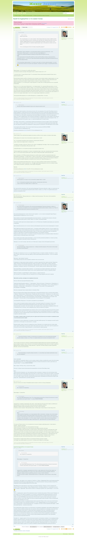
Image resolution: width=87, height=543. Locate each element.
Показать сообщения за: (26, 526)
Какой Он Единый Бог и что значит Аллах (28, 19)
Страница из (55, 27)
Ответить (17, 27)
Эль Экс (63, 102)
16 (61, 27)
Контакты (71, 11)
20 (67, 27)
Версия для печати (71, 18)
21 (69, 27)
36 (73, 27)
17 (63, 27)
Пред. (15, 526)
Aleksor (62, 29)
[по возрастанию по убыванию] (59, 526)
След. (72, 526)
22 (70, 27)
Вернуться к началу (72, 131)
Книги (22, 11)
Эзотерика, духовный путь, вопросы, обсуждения (41, 15)
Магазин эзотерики (30, 11)
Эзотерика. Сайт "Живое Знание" (43, 536)
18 (64, 27)
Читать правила (44, 23)
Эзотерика (16, 11)
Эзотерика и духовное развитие (27, 15)
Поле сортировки (40, 526)
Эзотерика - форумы (17, 15)
